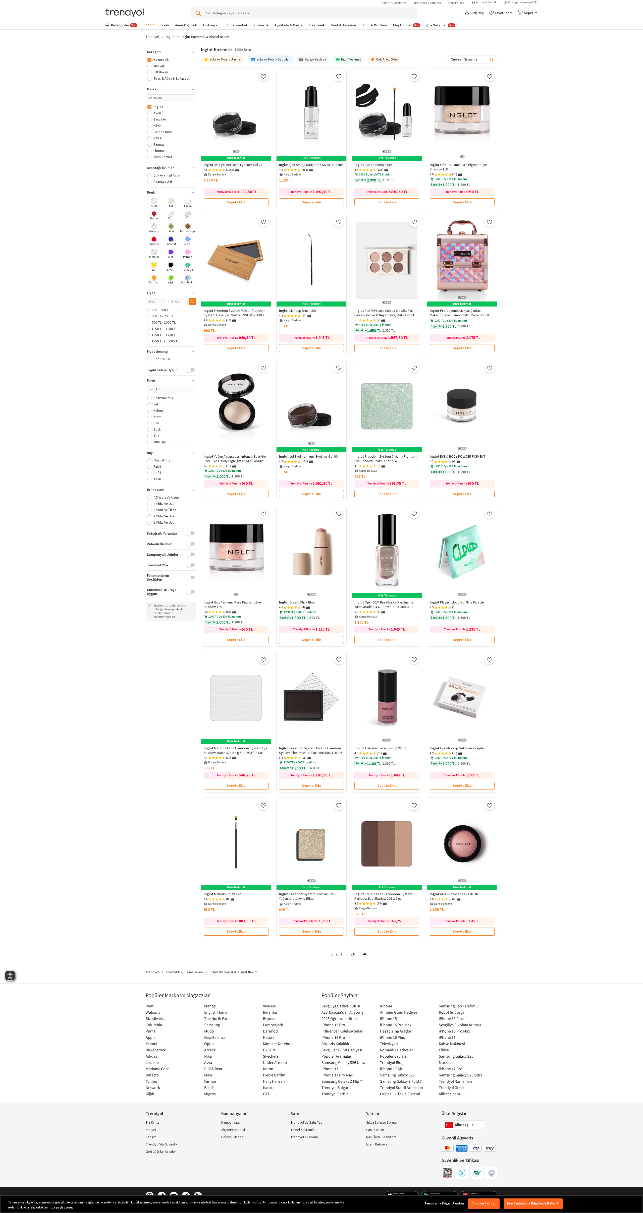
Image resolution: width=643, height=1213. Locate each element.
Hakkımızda (456, 3)
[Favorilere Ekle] (263, 76)
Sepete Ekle (236, 202)
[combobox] (472, 59)
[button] (171, 52)
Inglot (170, 37)
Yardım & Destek (486, 2)
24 (353, 954)
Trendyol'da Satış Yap (427, 3)
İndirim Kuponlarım (393, 3)
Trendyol (152, 37)
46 (365, 954)
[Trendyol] (124, 13)
